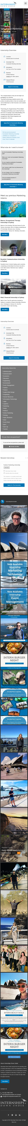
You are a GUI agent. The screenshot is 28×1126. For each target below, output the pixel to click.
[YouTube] (16, 1115)
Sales (4, 420)
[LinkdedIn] (19, 1115)
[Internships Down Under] (12, 4)
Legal (4, 401)
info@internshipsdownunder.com (11, 1096)
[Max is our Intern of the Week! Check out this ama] (14, 821)
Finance (5, 390)
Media (5, 408)
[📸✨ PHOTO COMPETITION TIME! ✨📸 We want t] (14, 711)
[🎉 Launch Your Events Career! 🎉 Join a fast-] (14, 601)
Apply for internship (13, 86)
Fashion (5, 387)
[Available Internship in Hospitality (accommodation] (14, 848)
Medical (5, 410)
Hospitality (6, 394)
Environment (6, 383)
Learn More (5, 1081)
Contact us (8, 76)
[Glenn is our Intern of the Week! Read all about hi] (14, 766)
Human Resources (8, 397)
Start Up (5, 427)
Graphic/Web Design (8, 392)
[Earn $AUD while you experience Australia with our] (14, 903)
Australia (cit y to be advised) (12, 58)
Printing (5, 415)
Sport (4, 424)
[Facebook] (8, 1115)
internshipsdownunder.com (9, 1094)
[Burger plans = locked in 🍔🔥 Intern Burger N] (14, 656)
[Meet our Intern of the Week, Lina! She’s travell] (14, 738)
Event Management (8, 385)
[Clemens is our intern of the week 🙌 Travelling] (14, 986)
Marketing (3, 26)
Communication (7, 374)
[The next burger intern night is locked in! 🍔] (14, 1041)
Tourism (5, 429)
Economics (6, 376)
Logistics (5, 404)
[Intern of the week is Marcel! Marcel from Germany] (14, 518)
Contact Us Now (14, 446)
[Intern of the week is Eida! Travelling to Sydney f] (14, 546)
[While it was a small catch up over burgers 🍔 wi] (14, 958)
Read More (5, 234)
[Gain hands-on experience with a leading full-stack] (14, 573)
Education (6, 378)
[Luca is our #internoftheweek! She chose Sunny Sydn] (14, 931)
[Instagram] (12, 1115)
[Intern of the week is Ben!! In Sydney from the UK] (14, 876)
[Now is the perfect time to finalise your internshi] (14, 628)
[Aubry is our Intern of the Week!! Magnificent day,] (14, 793)
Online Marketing (8, 413)
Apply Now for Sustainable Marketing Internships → (13, 124)
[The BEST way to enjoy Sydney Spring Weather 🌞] (14, 1013)
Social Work (6, 422)
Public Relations (7, 417)
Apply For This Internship (14, 485)
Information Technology (10, 399)
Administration (7, 371)
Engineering (6, 380)
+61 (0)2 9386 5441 (7, 1093)
